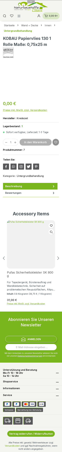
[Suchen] (4, 15)
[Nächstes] (58, 258)
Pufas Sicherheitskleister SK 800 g (30, 274)
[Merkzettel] (11, 15)
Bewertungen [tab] (13, 192)
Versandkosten (12, 445)
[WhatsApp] (13, 166)
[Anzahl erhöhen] (15, 142)
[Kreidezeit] (31, 52)
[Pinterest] (36, 166)
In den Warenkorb (35, 142)
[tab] (30, 186)
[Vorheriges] (4, 258)
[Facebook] (6, 166)
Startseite (9, 25)
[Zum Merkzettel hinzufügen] (55, 142)
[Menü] (19, 15)
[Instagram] (21, 166)
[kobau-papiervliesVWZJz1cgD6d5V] (31, 81)
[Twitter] (28, 166)
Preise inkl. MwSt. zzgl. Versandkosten (25, 110)
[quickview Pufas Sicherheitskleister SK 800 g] (51, 232)
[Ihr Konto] (38, 15)
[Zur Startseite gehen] (31, 7)
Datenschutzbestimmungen (30, 356)
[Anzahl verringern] (6, 142)
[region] (31, 81)
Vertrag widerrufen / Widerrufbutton (31, 433)
